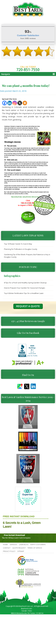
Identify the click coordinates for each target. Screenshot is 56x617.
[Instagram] (14, 103)
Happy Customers (38, 544)
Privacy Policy (9, 551)
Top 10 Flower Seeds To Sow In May (18, 244)
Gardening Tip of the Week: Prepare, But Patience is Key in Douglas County (27, 255)
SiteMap (20, 551)
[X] (19, 103)
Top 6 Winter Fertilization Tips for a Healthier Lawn (23, 293)
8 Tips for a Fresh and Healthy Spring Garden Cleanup (25, 282)
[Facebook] (4, 103)
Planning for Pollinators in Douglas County (20, 249)
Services (13, 544)
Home (5, 544)
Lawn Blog (23, 544)
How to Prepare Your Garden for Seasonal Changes (24, 288)
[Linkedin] (9, 103)
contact (6, 548)
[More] (25, 103)
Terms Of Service (34, 548)
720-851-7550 (28, 69)
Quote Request (19, 548)
